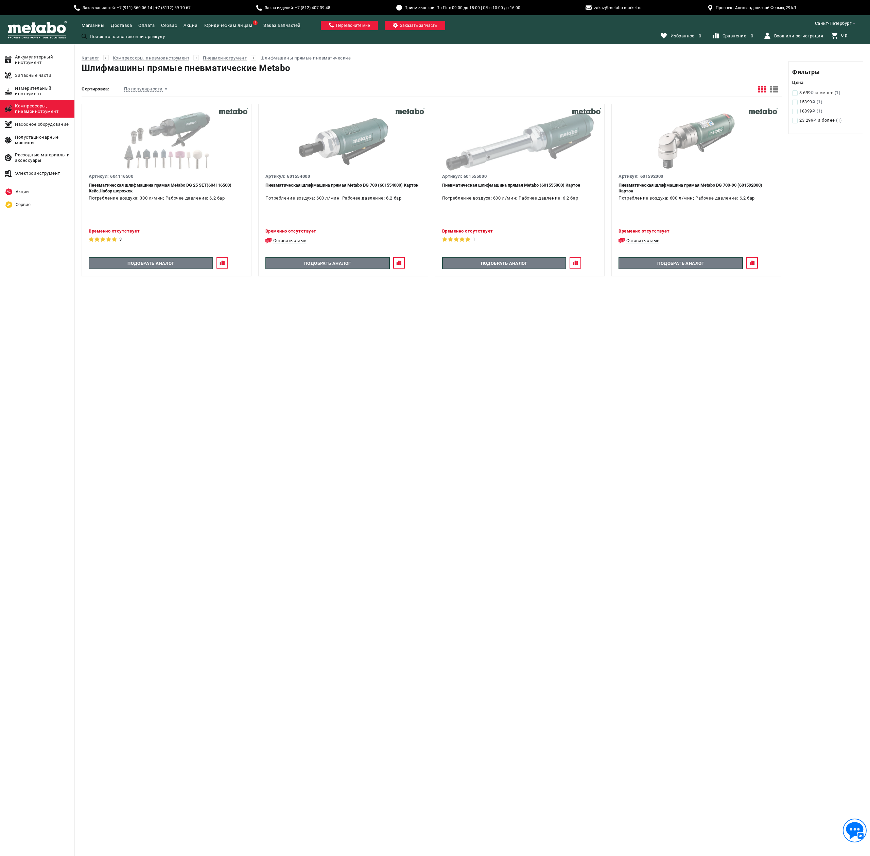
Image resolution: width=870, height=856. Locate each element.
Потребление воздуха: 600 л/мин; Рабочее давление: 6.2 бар (333, 198)
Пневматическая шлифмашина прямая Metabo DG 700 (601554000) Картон (341, 185)
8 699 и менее (819, 92)
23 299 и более (820, 120)
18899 (810, 111)
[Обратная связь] (855, 830)
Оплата (146, 25)
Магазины (93, 25)
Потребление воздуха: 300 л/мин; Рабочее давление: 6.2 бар (157, 198)
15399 (810, 101)
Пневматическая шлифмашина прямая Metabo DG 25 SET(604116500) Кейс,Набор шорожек (160, 188)
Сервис (169, 25)
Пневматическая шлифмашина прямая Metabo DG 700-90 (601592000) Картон (690, 188)
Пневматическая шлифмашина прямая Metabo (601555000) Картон (511, 185)
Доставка (121, 25)
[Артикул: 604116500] (166, 141)
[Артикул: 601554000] (343, 141)
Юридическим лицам (228, 25)
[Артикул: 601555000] (520, 141)
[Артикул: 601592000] (696, 141)
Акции (191, 25)
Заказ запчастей (282, 25)
